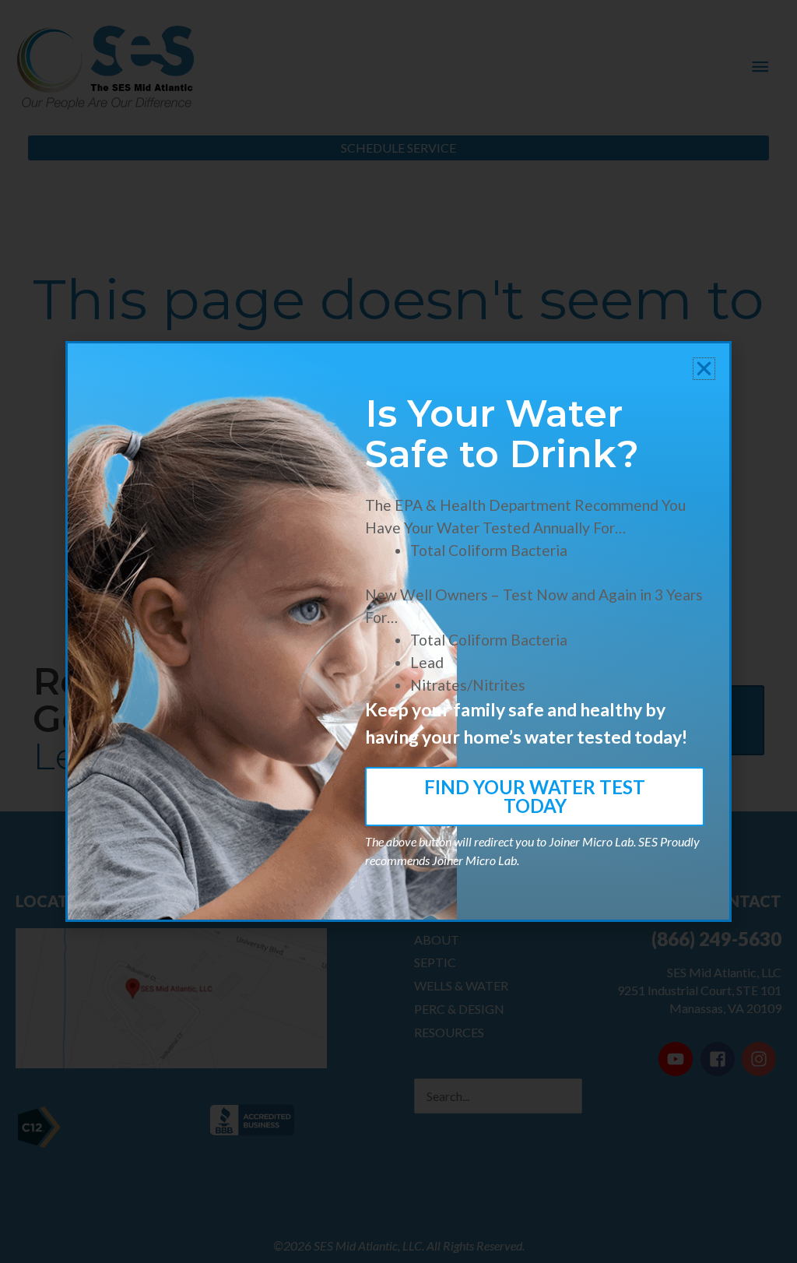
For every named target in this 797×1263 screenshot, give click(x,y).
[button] (704, 368)
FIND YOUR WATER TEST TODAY (534, 796)
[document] (398, 631)
